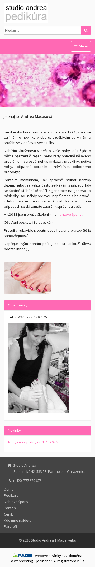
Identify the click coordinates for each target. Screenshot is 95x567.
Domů (8, 489)
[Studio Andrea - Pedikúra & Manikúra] (47, 13)
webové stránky (48, 555)
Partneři (10, 526)
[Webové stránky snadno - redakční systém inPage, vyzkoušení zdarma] (22, 555)
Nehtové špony (16, 501)
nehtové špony (70, 214)
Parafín (10, 507)
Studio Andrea (42, 540)
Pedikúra (11, 495)
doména (75, 555)
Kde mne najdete (17, 520)
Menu (83, 46)
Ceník (8, 514)
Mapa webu (66, 540)
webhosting (23, 561)
